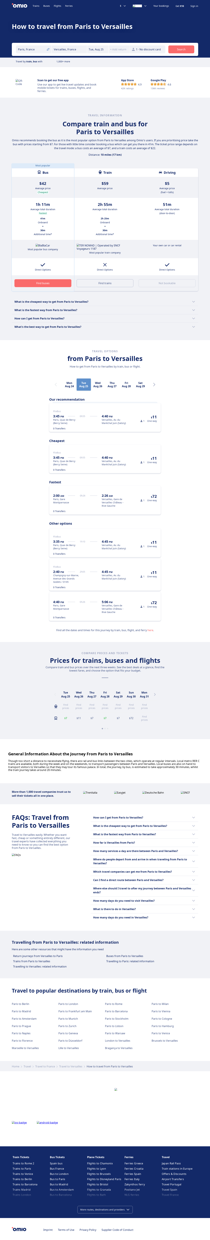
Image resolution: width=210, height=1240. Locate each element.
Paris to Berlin (20, 1004)
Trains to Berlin (22, 1179)
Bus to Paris (57, 1179)
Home (15, 1066)
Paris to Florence (22, 1040)
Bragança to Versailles (119, 1048)
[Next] (154, 384)
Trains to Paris (22, 1168)
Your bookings (161, 6)
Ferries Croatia (134, 1168)
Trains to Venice (23, 1174)
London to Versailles (117, 1040)
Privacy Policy (88, 1230)
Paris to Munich (68, 1018)
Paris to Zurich (67, 1026)
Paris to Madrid (21, 1011)
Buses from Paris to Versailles (124, 956)
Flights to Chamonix (100, 1163)
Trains (36, 5)
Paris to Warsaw (115, 1033)
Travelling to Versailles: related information (40, 966)
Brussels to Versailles (165, 1040)
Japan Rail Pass (171, 1163)
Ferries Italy (132, 1179)
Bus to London (59, 1174)
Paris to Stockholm (116, 1018)
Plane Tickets (95, 1157)
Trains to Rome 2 (23, 1163)
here (150, 630)
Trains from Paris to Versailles (31, 961)
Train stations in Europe (177, 1168)
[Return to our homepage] (22, 6)
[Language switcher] (140, 6)
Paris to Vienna (161, 1011)
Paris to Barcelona (116, 1011)
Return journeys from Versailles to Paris (38, 956)
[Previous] (55, 694)
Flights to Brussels (99, 1174)
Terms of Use (66, 1230)
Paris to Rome (113, 1004)
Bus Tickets (57, 1157)
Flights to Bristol (97, 1184)
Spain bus (56, 1163)
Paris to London (68, 1004)
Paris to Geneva (68, 1033)
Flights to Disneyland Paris (104, 1179)
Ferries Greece (134, 1163)
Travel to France (45, 1066)
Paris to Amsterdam (24, 1018)
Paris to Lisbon (114, 1026)
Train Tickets (21, 1157)
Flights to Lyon (96, 1168)
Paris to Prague (21, 1026)
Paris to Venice (161, 1033)
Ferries (69, 5)
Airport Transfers (173, 1179)
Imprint (48, 1230)
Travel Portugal (171, 1184)
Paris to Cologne (162, 1018)
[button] (97, 49)
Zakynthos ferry (135, 1184)
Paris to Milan (160, 1004)
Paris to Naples (21, 1033)
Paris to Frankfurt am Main (75, 1011)
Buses (46, 5)
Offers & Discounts (174, 1174)
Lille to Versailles (68, 1048)
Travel (27, 1066)
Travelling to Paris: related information (130, 961)
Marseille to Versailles (25, 1048)
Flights (57, 5)
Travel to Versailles (70, 1066)
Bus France (57, 1168)
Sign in (194, 6)
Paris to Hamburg (163, 1026)
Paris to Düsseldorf (70, 1040)
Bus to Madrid (59, 1184)
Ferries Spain (133, 1174)
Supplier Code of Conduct (117, 1230)
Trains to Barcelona (25, 1184)
